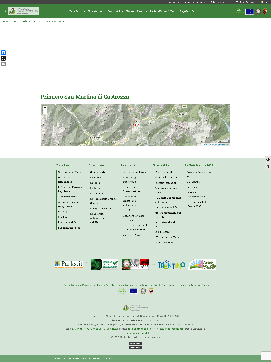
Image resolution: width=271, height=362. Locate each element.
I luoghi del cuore (100, 208)
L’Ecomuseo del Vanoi (167, 237)
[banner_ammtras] (135, 264)
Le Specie (192, 187)
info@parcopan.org (139, 328)
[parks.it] (69, 264)
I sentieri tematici (165, 182)
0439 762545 (93, 328)
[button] (5, 11)
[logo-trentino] (171, 264)
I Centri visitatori (165, 172)
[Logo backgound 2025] (23, 11)
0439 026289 (111, 328)
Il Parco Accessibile (166, 207)
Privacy (63, 211)
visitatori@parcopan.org (168, 328)
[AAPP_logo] (202, 264)
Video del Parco (131, 235)
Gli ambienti (97, 172)
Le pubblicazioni (164, 242)
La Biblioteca (162, 231)
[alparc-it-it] (87, 264)
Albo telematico (67, 196)
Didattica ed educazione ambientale (129, 201)
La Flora (95, 182)
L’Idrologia (96, 193)
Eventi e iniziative (166, 177)
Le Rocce (95, 188)
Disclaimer (64, 216)
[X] (3, 58)
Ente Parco (63, 165)
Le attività (128, 165)
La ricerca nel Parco (134, 172)
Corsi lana (128, 210)
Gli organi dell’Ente (69, 172)
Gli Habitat (193, 181)
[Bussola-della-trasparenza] (105, 264)
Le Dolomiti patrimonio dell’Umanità (98, 218)
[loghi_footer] (135, 290)
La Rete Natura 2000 (199, 165)
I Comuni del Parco (69, 227)
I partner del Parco (69, 222)
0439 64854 (77, 328)
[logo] (153, 264)
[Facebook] (3, 53)
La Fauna (95, 177)
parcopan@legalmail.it (135, 333)
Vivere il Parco (163, 165)
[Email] (3, 64)
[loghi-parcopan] (250, 11)
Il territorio (96, 165)
